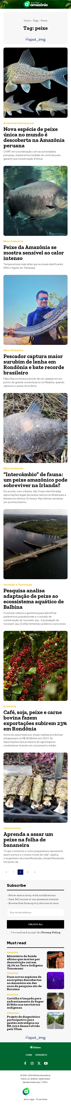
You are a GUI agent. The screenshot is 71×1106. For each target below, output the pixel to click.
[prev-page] (6, 872)
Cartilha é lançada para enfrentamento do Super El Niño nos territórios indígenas (25, 1002)
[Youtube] (45, 1063)
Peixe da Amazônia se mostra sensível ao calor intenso (33, 252)
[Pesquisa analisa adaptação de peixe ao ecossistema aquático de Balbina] (35, 544)
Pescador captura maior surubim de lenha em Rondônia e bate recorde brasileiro (33, 364)
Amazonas (13, 1013)
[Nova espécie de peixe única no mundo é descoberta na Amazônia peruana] (35, 83)
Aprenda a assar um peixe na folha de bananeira (28, 839)
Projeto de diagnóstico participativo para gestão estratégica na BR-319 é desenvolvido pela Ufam (23, 1023)
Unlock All (35, 924)
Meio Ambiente (13, 241)
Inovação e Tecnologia (17, 584)
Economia (9, 706)
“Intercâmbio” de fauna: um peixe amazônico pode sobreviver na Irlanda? (35, 479)
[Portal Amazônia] (35, 4)
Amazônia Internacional (18, 123)
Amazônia (12, 952)
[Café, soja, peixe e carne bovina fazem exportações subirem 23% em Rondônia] (35, 666)
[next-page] (34, 872)
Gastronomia (12, 828)
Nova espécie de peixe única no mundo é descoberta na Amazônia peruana (34, 137)
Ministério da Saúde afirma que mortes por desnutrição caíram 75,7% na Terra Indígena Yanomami (25, 962)
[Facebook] (25, 1063)
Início (27, 20)
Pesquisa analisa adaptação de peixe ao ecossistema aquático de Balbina (33, 598)
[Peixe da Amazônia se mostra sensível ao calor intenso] (35, 201)
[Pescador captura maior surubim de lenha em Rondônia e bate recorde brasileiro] (35, 310)
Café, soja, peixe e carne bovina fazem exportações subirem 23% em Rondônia (35, 720)
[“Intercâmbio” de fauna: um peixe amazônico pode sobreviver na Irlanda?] (35, 428)
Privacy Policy (50, 932)
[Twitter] (39, 1063)
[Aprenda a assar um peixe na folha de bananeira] (35, 788)
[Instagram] (32, 1063)
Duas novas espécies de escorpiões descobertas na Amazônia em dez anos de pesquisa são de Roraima (24, 983)
